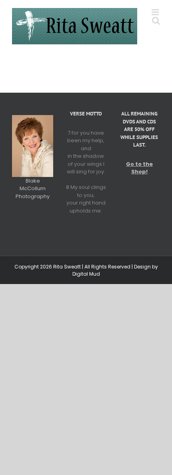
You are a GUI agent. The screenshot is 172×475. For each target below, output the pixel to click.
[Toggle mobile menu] (156, 12)
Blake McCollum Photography (33, 188)
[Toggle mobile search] (156, 20)
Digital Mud (86, 273)
